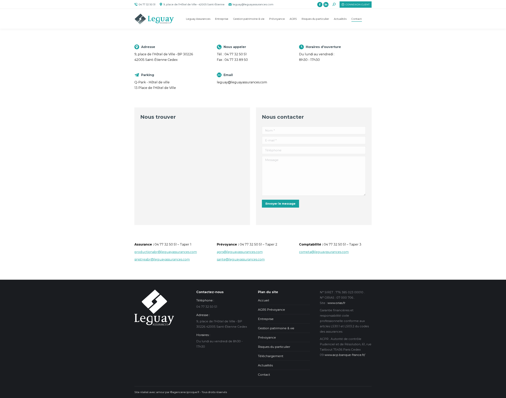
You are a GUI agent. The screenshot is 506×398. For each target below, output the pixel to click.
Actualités (265, 365)
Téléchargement (270, 356)
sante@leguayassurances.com (241, 259)
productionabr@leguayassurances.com (165, 252)
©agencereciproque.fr (184, 392)
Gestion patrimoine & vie (276, 328)
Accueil (263, 300)
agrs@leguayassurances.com (240, 252)
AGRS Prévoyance (271, 309)
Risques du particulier (274, 347)
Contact (264, 374)
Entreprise (266, 319)
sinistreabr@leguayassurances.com (162, 259)
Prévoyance (267, 337)
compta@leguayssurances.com (324, 252)
